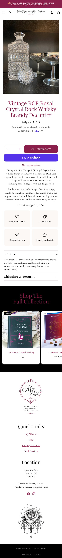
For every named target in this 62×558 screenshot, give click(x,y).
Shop (31, 439)
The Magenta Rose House (34, 548)
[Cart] (58, 12)
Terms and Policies (31, 554)
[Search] (10, 12)
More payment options (31, 165)
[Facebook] (28, 494)
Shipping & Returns (19, 277)
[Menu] (3, 12)
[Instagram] (34, 494)
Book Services (31, 451)
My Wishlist (31, 433)
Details (9, 254)
